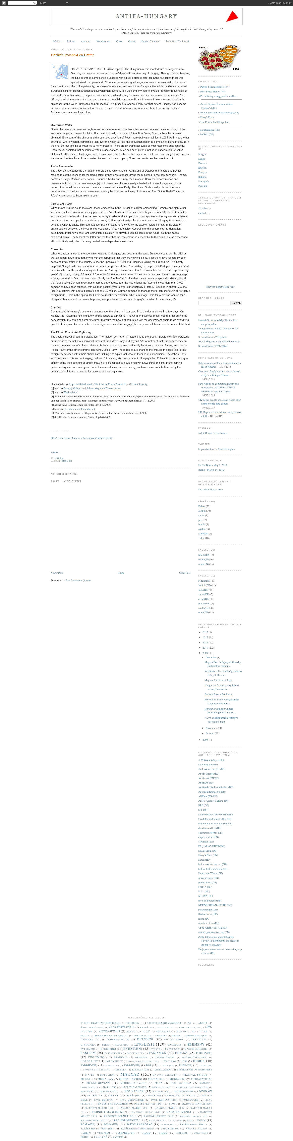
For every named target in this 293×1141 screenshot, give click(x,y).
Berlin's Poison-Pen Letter (72, 55)
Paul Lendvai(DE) (132, 1099)
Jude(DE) (203, 590)
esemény (196, 1044)
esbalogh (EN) (206, 841)
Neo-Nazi (87, 1091)
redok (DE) (204, 918)
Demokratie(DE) (117, 1039)
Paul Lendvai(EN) (163, 1099)
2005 (206, 739)
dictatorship (174, 1039)
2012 (206, 637)
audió (201, 515)
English (202, 167)
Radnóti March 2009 (197, 1103)
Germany (141, 1057)
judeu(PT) (206, 1065)
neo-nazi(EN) (135, 1091)
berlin (85, 1035)
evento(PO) (172, 1049)
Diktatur (199, 1039)
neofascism (160, 1091)
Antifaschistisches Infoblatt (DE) (215, 787)
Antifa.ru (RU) (205, 782)
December (211, 657)
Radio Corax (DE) (208, 914)
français (121, 1057)
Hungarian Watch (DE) (210, 873)
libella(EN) (204, 555)
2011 (206, 642)
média (201, 529)
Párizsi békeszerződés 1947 (215, 86)
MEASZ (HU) (205, 896)
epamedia (174, 1044)
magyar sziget (195, 1074)
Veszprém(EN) (126, 1132)
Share (55, 452)
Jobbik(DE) (204, 585)
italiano (169, 1061)
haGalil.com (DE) (207, 850)
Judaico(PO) (166, 1065)
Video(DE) (182, 1132)
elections (122, 1044)
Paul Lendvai (103, 1099)
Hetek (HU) (204, 859)
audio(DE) (203, 594)
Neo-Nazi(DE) (109, 1091)
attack (132, 1031)
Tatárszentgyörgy (193, 1124)
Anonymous (165, 1027)
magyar (130, 1074)
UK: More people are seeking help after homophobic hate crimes (219, 402)
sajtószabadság (139, 1124)
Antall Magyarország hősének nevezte (219, 341)
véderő (86, 1132)
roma (201, 1120)
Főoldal (57, 41)
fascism (88, 1053)
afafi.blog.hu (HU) (208, 764)
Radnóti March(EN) (107, 1112)
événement (88, 1049)
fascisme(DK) (113, 1053)
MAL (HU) (204, 891)
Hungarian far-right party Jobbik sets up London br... (222, 687)
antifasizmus (109, 1031)
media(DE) (204, 608)
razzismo (176, 1120)
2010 (206, 647)
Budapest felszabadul (111, 1035)
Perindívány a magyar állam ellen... (219, 96)
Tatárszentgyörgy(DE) (97, 1128)
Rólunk (71, 41)
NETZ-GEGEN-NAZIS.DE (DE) (215, 905)
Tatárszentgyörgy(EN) (137, 1128)
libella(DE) (204, 603)
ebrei (105, 1044)
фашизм (118, 1137)
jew (184, 1061)
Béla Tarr (199, 1031)
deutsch (145, 1039)
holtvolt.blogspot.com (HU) (213, 869)
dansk (176, 1035)
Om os (131, 41)
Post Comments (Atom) (78, 580)
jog (200, 520)
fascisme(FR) (135, 1053)
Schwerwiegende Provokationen (104, 388)
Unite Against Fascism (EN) (213, 927)
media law (105, 1078)
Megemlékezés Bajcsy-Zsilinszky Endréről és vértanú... (223, 664)
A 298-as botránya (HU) (211, 760)
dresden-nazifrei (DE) (209, 828)
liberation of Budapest (194, 1069)
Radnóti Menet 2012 (158, 1116)
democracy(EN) (196, 1035)
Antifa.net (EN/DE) (208, 778)
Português (203, 181)
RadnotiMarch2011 (94, 1120)
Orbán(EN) (153, 1095)
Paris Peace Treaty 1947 (213, 91)
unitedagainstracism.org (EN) (214, 932)
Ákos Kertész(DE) (92, 1027)
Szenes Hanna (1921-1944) (212, 346)
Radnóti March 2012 (170, 1107)
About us (86, 41)
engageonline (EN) (208, 837)
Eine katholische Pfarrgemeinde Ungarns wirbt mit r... (222, 701)
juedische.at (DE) (207, 882)
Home (121, 572)
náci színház (181, 1082)
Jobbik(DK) (111, 1065)
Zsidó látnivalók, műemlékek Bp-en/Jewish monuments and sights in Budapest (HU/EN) (218, 940)
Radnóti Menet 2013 (194, 1116)
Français (202, 172)
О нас (119, 41)
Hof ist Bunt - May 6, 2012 (212, 465)
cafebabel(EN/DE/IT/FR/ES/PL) (215, 814)
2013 (206, 632)
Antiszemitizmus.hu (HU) (212, 791)
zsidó (85, 1136)
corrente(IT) (142, 1035)
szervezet (203, 533)
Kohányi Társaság (98, 1069)
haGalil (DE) (207, 134)
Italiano (202, 177)
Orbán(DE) (133, 1095)
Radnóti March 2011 (134, 1107)
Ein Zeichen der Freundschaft (79, 409)
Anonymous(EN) (189, 1027)
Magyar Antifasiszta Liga (218, 680)
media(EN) (204, 559)
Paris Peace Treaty (181, 1095)
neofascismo (183, 1091)
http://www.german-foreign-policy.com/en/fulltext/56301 (81, 438)
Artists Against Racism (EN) (213, 800)
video (146, 1132)
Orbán (113, 1095)
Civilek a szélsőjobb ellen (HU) (215, 819)
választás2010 (196, 1128)
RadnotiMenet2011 (129, 1120)
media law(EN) (130, 1079)
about (202, 1022)
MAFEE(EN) (107, 1074)
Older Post (184, 572)
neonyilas (95, 1095)
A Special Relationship (80, 384)
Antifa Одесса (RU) (208, 773)
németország (161, 1087)
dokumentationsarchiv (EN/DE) (215, 823)
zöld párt (201, 1132)
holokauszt (114, 1061)
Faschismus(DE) (196, 1048)
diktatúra (88, 1044)
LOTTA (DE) (205, 887)
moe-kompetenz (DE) (209, 900)
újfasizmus (170, 1128)
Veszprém (103, 1132)
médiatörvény (98, 1083)
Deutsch (202, 163)
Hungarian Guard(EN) (143, 1061)
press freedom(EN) (113, 1103)
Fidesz (201, 506)
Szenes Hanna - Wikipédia (212, 337)
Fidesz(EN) (96, 1057)
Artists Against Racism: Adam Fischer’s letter (216, 106)
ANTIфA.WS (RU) (207, 796)
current (202, 213)
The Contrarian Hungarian (214, 122)
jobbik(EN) (132, 1065)
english (67, 461)
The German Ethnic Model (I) (110, 384)
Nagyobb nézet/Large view (220, 286)
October (210, 733)
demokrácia (89, 1039)
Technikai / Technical (177, 41)
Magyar (202, 154)
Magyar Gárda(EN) (165, 1074)
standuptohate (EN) (208, 923)
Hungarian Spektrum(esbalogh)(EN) (219, 112)
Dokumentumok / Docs (210, 489)
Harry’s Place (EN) (208, 855)
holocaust (89, 1061)
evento (156, 1049)
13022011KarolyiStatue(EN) (100, 1022)
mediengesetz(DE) (133, 1082)
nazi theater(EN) (134, 1087)
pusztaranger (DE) (210, 130)
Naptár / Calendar (150, 41)
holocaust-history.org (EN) (212, 864)
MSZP (158, 1082)
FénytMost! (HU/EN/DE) (211, 846)
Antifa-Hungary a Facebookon (212, 432)
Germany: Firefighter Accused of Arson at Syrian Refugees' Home (219, 373)
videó (201, 538)
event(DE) (203, 599)
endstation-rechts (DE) (210, 832)
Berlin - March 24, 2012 (211, 469)
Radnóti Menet (179, 1112)
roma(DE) (203, 612)
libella (201, 524)
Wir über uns (103, 41)
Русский (202, 186)
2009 (206, 653)
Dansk (201, 158)
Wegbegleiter (70, 392)
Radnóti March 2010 (99, 1108)
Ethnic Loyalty (139, 384)
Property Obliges (72, 388)
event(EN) (132, 1049)
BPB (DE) (203, 805)
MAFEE (89, 1074)
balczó (181, 1031)
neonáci (205, 1091)
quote (172, 1103)
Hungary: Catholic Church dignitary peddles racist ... (220, 710)
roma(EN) (203, 564)
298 (190, 1022)
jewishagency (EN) (208, 878)
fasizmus (157, 1053)
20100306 (132, 1023)
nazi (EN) (109, 1087)
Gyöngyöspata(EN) (194, 1057)
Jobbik (202, 511)
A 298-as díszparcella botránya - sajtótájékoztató (222, 719)
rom (190, 1120)
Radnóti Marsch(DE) (146, 1112)
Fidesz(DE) (204, 580)
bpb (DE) (203, 810)
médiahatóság (201, 1078)
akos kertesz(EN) (122, 1027)
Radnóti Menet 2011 (120, 1116)
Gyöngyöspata (165, 1057)
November (211, 728)
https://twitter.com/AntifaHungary (216, 449)
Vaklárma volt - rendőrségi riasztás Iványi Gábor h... (223, 673)
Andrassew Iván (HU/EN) (211, 769)
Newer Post (57, 572)
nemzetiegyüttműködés (192, 1087)
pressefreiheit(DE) (148, 1103)
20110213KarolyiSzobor (164, 1022)
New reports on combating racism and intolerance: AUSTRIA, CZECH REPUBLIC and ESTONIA (218, 387)
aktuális (202, 208)
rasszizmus (157, 1120)
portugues (191, 1099)
